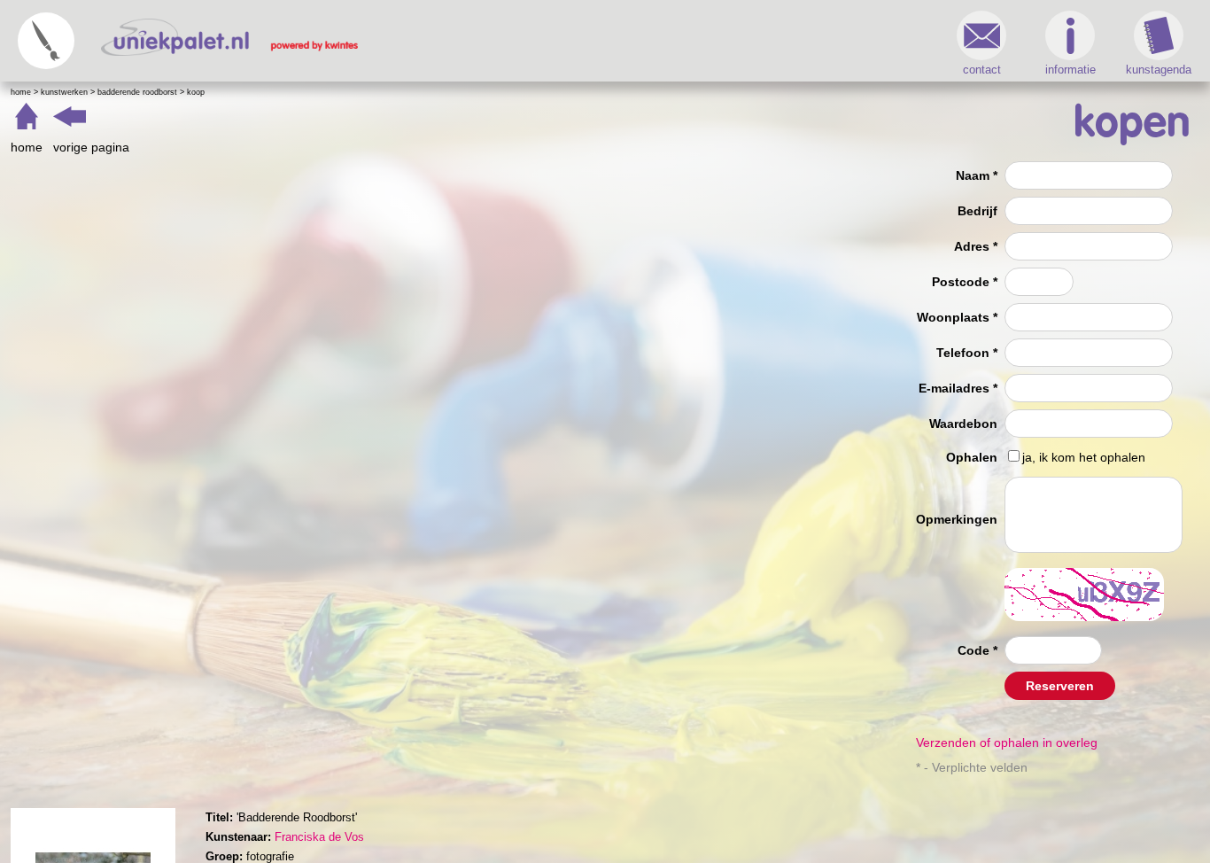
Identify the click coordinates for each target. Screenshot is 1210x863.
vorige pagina (91, 147)
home (27, 147)
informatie (1070, 69)
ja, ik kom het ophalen (1083, 457)
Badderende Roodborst (137, 92)
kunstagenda (1158, 69)
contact (982, 69)
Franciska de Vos (319, 837)
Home (21, 92)
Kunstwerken (64, 92)
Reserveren (1060, 686)
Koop (196, 92)
